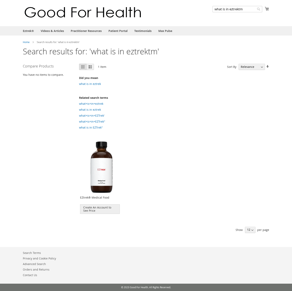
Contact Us (30, 275)
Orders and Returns (36, 269)
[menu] (146, 31)
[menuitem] (28, 31)
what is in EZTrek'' (91, 127)
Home (26, 42)
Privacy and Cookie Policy (39, 258)
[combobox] (237, 9)
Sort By (231, 67)
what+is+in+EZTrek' (91, 115)
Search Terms (32, 253)
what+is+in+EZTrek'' (92, 121)
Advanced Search (34, 264)
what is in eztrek (90, 84)
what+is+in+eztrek (91, 104)
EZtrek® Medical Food (94, 197)
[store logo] (83, 12)
